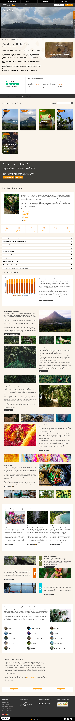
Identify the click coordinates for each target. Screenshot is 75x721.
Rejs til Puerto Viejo (55, 544)
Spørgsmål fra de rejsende (29, 211)
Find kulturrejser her (9, 579)
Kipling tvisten (31, 1)
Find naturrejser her (49, 566)
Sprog (56, 230)
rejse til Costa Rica (30, 677)
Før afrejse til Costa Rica (37, 689)
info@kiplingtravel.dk (9, 706)
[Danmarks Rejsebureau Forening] (44, 703)
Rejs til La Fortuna (32, 544)
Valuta (43, 230)
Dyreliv (24, 220)
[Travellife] (62, 704)
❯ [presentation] (73, 84)
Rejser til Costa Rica (43, 450)
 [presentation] (3, 22)
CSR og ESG (48, 1)
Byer (24, 216)
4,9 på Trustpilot (64, 1)
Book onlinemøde (8, 177)
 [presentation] (72, 22)
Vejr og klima (26, 213)
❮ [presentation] (26, 84)
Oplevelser (25, 214)
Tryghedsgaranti (13, 1)
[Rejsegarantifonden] (26, 705)
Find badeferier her (49, 594)
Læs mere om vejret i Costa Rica (46, 300)
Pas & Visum (19, 230)
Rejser (68, 230)
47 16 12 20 (19, 177)
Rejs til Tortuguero (8, 410)
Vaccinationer (31, 230)
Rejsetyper (25, 217)
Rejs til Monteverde (43, 371)
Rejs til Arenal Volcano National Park (12, 334)
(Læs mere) (40, 85)
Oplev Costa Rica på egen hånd (30, 219)
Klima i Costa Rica (61, 689)
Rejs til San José (9, 544)
